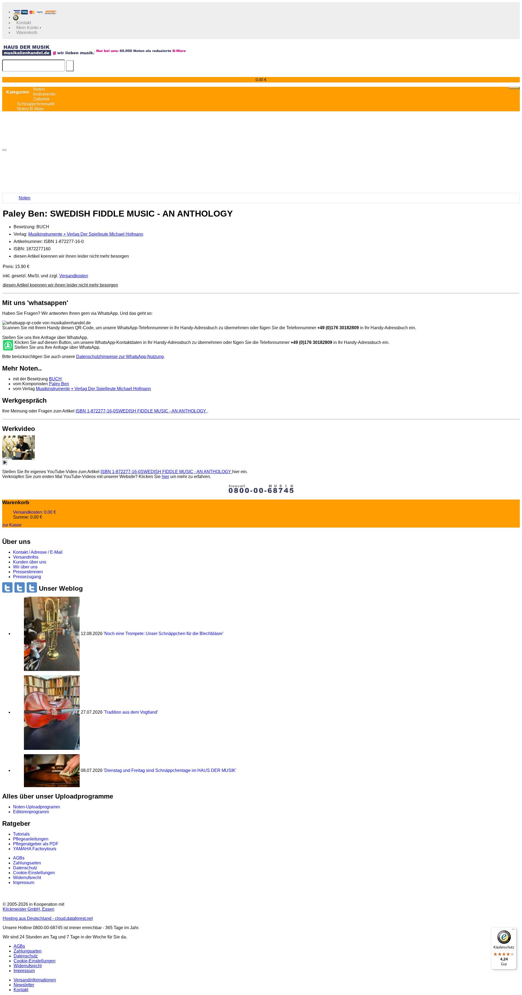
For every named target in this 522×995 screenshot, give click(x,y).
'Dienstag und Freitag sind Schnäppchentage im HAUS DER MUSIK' (170, 770)
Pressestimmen (28, 571)
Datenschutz (25, 867)
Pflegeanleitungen (30, 839)
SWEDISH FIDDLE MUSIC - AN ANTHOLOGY (141, 411)
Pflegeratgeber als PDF (35, 844)
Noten (24, 198)
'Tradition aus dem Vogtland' (131, 712)
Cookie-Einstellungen (34, 872)
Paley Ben (59, 383)
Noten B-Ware (30, 108)
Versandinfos (25, 557)
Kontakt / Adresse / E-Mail (38, 552)
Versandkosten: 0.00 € (34, 512)
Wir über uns (25, 567)
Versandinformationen (35, 980)
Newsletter (24, 984)
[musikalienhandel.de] (48, 50)
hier (165, 476)
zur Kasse (11, 525)
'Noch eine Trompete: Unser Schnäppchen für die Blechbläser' (163, 633)
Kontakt (21, 989)
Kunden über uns (29, 562)
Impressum (23, 882)
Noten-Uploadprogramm (36, 807)
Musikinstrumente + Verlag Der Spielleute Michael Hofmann (85, 234)
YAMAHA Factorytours (34, 848)
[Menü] (513, 930)
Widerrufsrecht (27, 877)
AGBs (18, 858)
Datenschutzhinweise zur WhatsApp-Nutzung (120, 356)
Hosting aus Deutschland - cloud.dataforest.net (48, 918)
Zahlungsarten (27, 863)
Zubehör (41, 99)
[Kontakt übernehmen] (7, 345)
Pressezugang (27, 576)
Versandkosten (73, 275)
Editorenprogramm (31, 811)
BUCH (55, 379)
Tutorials (21, 834)
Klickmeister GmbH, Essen (28, 909)
